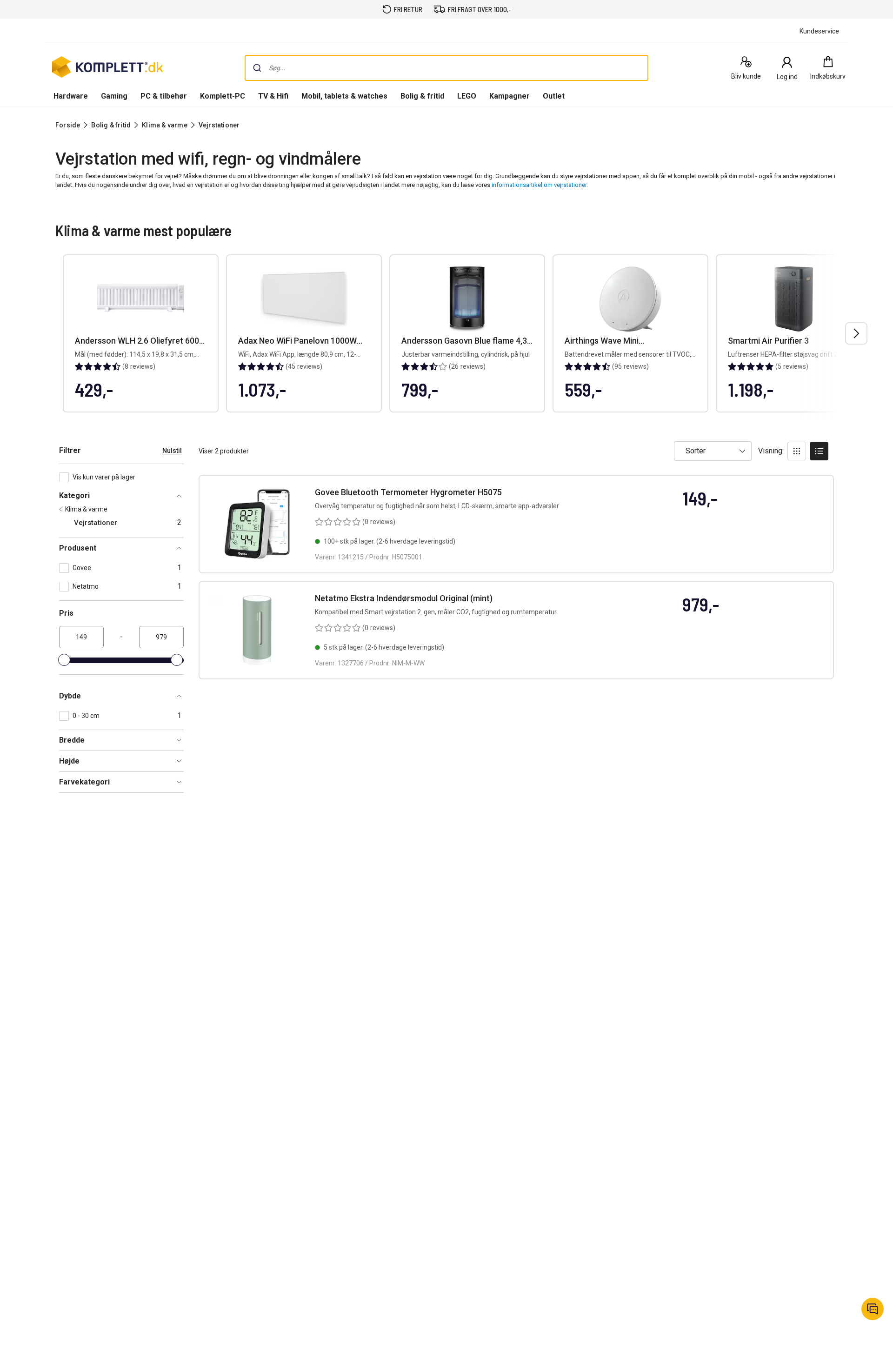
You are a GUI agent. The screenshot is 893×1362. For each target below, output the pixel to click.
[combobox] (446, 68)
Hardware (70, 96)
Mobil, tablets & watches (344, 96)
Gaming (114, 96)
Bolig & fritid (422, 96)
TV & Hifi (273, 96)
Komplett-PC (222, 96)
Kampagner (509, 96)
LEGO (466, 96)
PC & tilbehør (163, 96)
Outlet (554, 96)
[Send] (257, 68)
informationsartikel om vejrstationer (539, 184)
